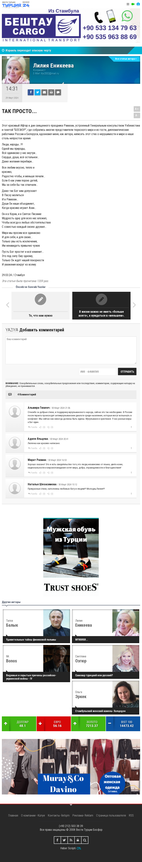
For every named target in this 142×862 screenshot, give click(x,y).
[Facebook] (31, 92)
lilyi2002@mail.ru (50, 73)
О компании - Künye (33, 815)
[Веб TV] (133, 4)
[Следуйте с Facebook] (57, 840)
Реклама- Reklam (82, 815)
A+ (137, 109)
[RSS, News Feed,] (71, 840)
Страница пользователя (111, 815)
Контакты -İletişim (59, 815)
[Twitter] (37, 92)
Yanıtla (34, 427)
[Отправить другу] (44, 92)
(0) (43, 427)
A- (137, 115)
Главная (13, 815)
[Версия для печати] (51, 92)
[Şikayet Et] (131, 427)
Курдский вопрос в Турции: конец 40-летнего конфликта (43, 51)
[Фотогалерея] (138, 4)
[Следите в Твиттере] (64, 840)
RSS (131, 815)
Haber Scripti (68, 848)
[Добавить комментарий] (58, 92)
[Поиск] (84, 840)
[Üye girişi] (78, 840)
